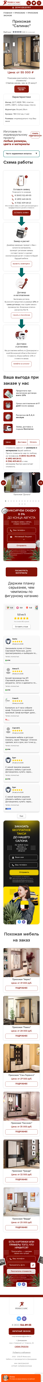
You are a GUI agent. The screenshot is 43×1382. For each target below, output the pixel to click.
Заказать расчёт (22, 89)
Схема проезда (21, 1347)
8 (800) (21, 1325)
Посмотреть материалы (21, 572)
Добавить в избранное (22, 1352)
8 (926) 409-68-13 (23, 203)
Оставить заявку (21, 213)
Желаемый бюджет (23, 537)
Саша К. (15, 698)
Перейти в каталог (21, 364)
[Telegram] (19, 922)
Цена (8, 442)
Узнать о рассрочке (21, 315)
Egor (14, 787)
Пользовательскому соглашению (22, 881)
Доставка (22, 442)
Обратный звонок (21, 1331)
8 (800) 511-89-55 (23, 196)
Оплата (33, 442)
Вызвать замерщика (21, 264)
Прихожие (19, 13)
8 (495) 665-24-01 (23, 199)
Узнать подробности (35, 135)
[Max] (23, 922)
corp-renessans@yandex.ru (21, 1336)
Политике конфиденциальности (22, 880)
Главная (7, 13)
